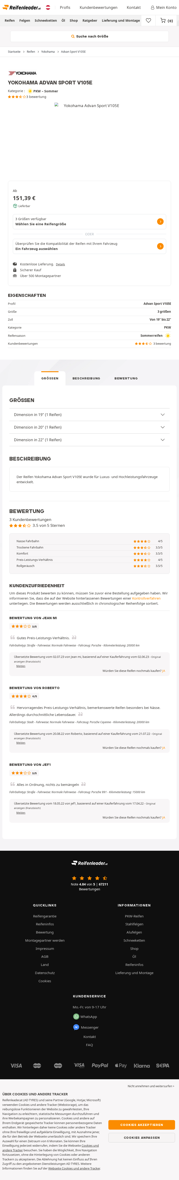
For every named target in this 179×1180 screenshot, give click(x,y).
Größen (50, 378)
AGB (44, 956)
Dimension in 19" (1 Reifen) (38, 414)
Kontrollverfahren (146, 598)
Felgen (24, 20)
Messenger (90, 1027)
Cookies (44, 981)
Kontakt (134, 7)
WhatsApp (88, 1016)
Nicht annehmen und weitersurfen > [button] (151, 1086)
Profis (65, 7)
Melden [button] (20, 666)
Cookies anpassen (142, 1137)
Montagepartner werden (45, 940)
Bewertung (126, 378)
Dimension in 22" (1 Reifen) (38, 439)
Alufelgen (134, 932)
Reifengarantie (44, 916)
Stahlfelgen (134, 924)
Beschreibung (86, 378)
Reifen (10, 20)
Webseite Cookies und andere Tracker (74, 1168)
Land (45, 964)
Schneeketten (46, 20)
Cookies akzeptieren (141, 1125)
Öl (63, 20)
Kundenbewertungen (98, 7)
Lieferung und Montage (121, 20)
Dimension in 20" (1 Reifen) (38, 427)
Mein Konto (166, 7)
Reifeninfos (45, 924)
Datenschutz (45, 972)
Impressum (45, 948)
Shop (74, 20)
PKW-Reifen (134, 916)
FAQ (89, 1044)
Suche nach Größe (91, 36)
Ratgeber (90, 20)
